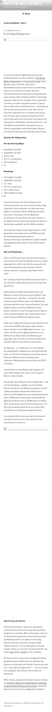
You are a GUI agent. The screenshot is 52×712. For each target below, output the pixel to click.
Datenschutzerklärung (13, 703)
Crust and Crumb (32, 81)
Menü (27, 14)
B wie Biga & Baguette (17, 33)
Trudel (23, 652)
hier (12, 652)
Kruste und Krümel (23, 4)
